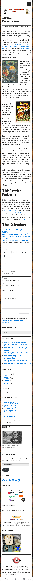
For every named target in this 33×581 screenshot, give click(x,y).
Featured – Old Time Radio (11, 403)
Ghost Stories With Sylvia (11, 407)
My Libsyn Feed (9, 416)
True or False (7, 383)
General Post (11, 273)
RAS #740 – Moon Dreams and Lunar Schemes (16, 365)
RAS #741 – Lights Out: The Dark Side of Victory (17, 363)
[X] (6, 480)
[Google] (19, 480)
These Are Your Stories (10, 382)
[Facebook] (3, 480)
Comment (24, 312)
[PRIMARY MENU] (29, 4)
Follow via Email (8, 454)
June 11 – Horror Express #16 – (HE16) (15, 234)
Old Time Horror (8, 408)
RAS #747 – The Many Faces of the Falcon (15, 347)
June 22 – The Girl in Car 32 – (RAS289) (15, 240)
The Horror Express (9, 411)
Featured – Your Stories (10, 405)
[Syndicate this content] (2, 416)
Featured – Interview (9, 402)
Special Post (7, 378)
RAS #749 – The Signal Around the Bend (15, 342)
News (5, 375)
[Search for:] (16, 332)
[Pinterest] (9, 480)
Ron (18, 271)
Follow (5, 470)
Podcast (6, 377)
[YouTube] (15, 480)
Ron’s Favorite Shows (10, 410)
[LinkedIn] (12, 480)
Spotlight (6, 380)
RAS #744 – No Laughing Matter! (13, 355)
